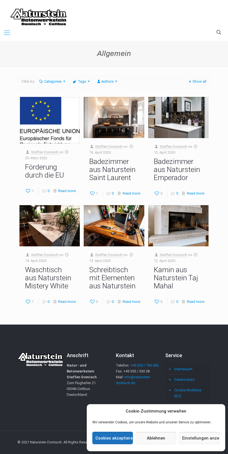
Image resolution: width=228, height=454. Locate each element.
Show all (199, 81)
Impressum (183, 369)
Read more (67, 191)
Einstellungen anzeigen (201, 438)
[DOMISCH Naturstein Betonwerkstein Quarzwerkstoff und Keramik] (38, 12)
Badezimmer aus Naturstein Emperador (177, 169)
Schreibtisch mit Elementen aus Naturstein (112, 278)
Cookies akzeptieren (114, 438)
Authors (107, 81)
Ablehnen (156, 438)
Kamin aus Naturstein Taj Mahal (176, 278)
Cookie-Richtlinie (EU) (187, 393)
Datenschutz (184, 379)
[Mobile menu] (7, 33)
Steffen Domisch (44, 152)
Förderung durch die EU (44, 171)
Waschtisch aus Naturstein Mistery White (48, 278)
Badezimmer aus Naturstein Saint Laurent (112, 169)
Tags (82, 81)
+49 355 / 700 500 (144, 365)
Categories (53, 81)
